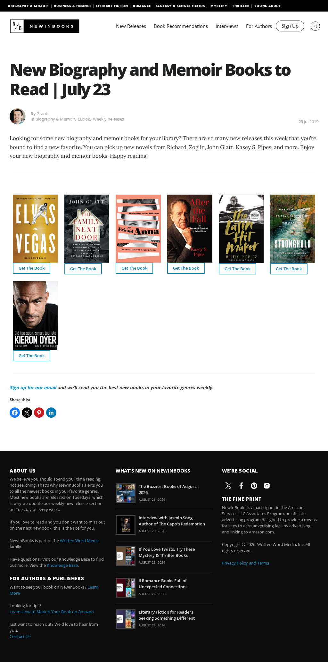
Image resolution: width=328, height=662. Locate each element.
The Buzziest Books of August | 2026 (169, 489)
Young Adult (267, 6)
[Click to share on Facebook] (15, 412)
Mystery (218, 6)
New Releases (131, 26)
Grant (42, 113)
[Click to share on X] (27, 412)
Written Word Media (79, 540)
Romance (142, 6)
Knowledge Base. (63, 565)
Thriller (240, 6)
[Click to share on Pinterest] (39, 412)
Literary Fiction (112, 6)
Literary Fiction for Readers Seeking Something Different (167, 615)
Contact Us (20, 636)
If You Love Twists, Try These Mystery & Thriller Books (167, 552)
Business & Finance (72, 6)
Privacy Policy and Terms (245, 563)
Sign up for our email (33, 387)
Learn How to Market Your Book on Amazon (52, 612)
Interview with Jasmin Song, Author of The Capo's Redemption (172, 520)
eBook (84, 119)
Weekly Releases (108, 119)
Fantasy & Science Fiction (181, 6)
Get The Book (32, 268)
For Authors (259, 26)
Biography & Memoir (28, 6)
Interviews (227, 26)
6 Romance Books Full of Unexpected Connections (163, 583)
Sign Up (290, 25)
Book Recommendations (181, 26)
